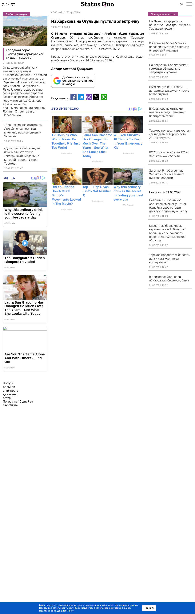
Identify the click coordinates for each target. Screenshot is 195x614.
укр (4, 4)
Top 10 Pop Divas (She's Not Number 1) (96, 191)
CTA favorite (128, 205)
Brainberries (66, 153)
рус (12, 4)
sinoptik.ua (10, 405)
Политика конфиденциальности (56, 610)
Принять (149, 607)
